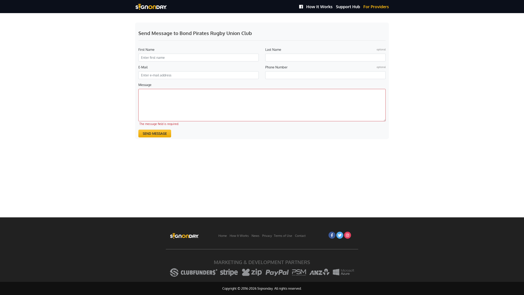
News (255, 236)
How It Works (319, 6)
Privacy (267, 236)
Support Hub (348, 6)
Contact (300, 236)
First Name (146, 50)
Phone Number (276, 67)
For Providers (376, 6)
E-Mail (143, 67)
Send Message (155, 134)
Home (222, 236)
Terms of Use (283, 236)
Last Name (273, 50)
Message (144, 85)
